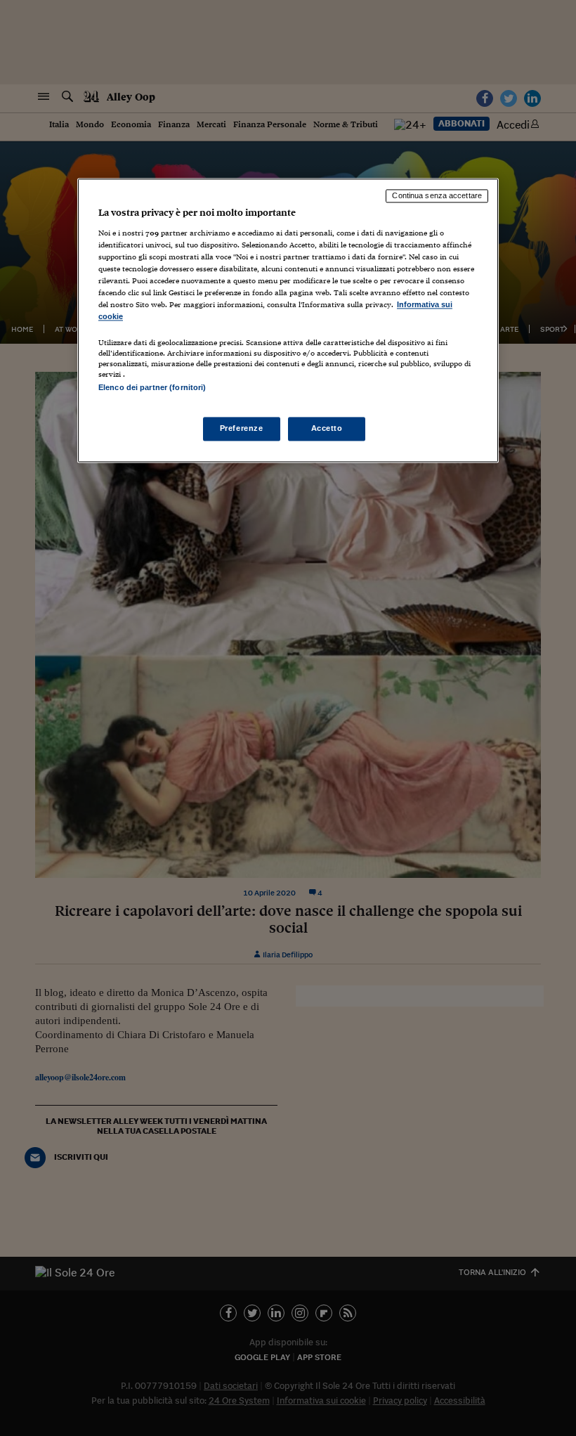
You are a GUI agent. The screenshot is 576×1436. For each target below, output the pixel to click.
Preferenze (241, 428)
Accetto (327, 428)
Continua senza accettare (437, 196)
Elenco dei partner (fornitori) (152, 387)
